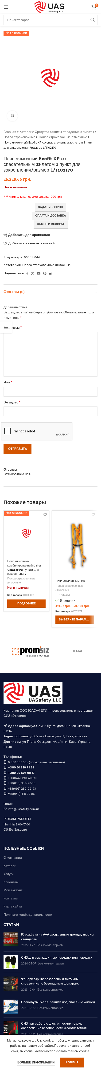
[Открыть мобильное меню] (6, 7)
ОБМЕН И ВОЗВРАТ (50, 224)
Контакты (11, 898)
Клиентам (11, 882)
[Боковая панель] (6, 327)
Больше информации (36, 1062)
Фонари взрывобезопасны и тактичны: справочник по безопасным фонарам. (50, 981)
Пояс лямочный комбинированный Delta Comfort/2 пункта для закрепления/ (24, 567)
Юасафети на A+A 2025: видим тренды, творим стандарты (57, 936)
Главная (10, 132)
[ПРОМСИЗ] (30, 651)
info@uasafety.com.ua (23, 809)
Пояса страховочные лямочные (63, 137)
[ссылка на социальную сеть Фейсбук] (27, 273)
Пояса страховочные (19, 137)
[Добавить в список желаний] (93, 515)
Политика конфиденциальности (28, 915)
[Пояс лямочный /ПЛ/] (74, 543)
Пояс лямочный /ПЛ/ (70, 580)
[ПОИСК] (92, 20)
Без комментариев (50, 945)
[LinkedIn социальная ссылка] (51, 273)
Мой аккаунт (13, 890)
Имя (8, 382)
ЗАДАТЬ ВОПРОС (50, 207)
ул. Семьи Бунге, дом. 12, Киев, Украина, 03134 (47, 728)
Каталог (25, 132)
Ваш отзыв (13, 328)
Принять (72, 1062)
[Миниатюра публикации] (11, 940)
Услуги (9, 874)
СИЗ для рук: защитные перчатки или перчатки (56, 957)
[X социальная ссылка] (33, 273)
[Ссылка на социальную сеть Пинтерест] (45, 273)
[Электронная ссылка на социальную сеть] (39, 273)
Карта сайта (13, 906)
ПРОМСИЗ (62, 595)
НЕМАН (77, 651)
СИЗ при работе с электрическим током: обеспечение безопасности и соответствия (54, 1025)
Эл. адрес (12, 402)
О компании (13, 858)
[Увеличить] (12, 116)
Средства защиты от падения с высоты (64, 132)
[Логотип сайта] (50, 7)
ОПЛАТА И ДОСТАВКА (50, 215)
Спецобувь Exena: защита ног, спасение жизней (58, 1002)
